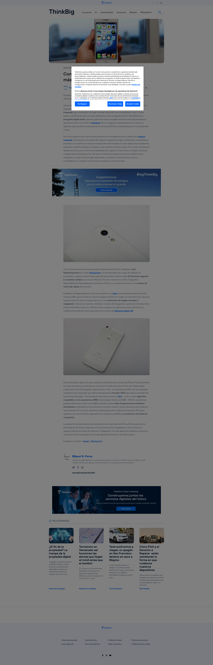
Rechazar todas (115, 104)
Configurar (82, 104)
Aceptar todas (133, 104)
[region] (107, 88)
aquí (111, 98)
